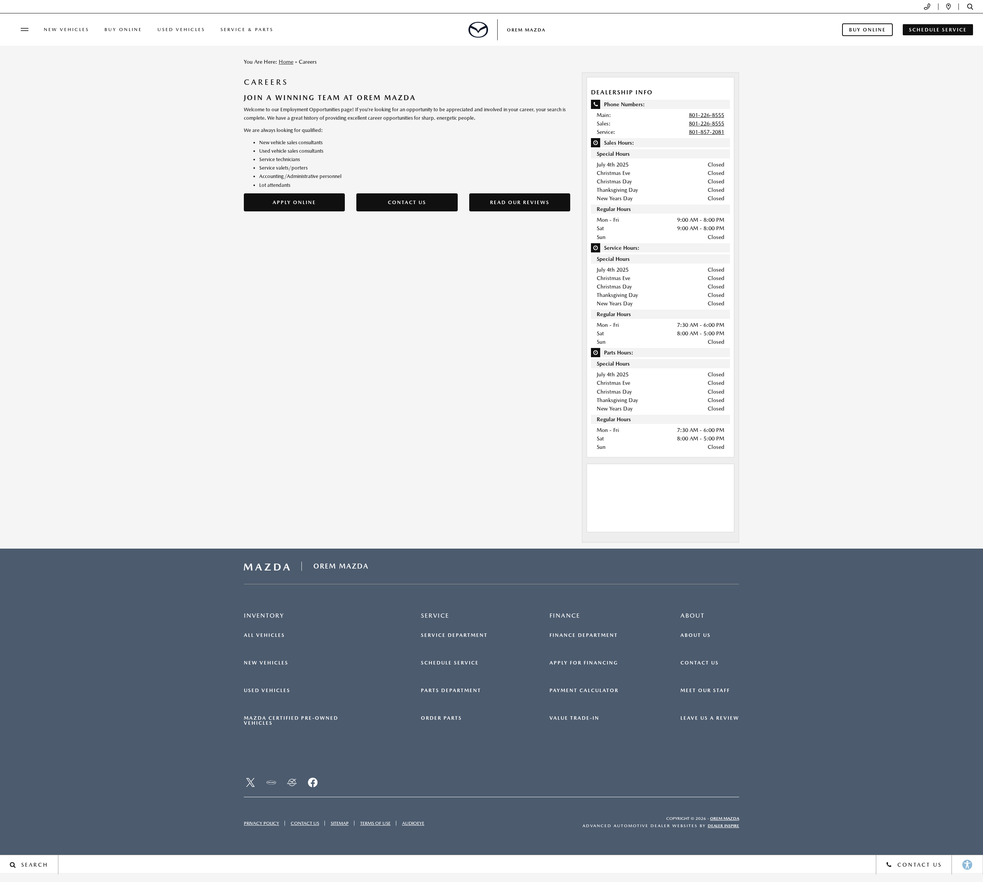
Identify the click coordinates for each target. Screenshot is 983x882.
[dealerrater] (291, 782)
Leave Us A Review (709, 718)
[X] (250, 782)
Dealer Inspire (723, 825)
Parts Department (451, 690)
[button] (970, 6)
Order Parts (441, 718)
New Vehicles (66, 29)
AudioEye (413, 823)
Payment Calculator (584, 690)
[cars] (271, 782)
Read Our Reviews (519, 202)
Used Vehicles (181, 29)
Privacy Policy (261, 823)
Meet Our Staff (705, 690)
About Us (695, 635)
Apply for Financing (583, 663)
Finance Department (583, 635)
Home (286, 62)
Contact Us (407, 202)
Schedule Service (450, 663)
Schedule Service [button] (938, 30)
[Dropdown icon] (927, 6)
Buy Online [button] (867, 30)
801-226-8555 (706, 115)
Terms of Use (375, 823)
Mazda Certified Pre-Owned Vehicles (291, 720)
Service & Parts (246, 29)
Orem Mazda (724, 818)
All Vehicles (264, 635)
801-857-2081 (706, 132)
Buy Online (123, 29)
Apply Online (294, 202)
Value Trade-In (574, 718)
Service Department (454, 635)
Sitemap (340, 823)
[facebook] (312, 782)
